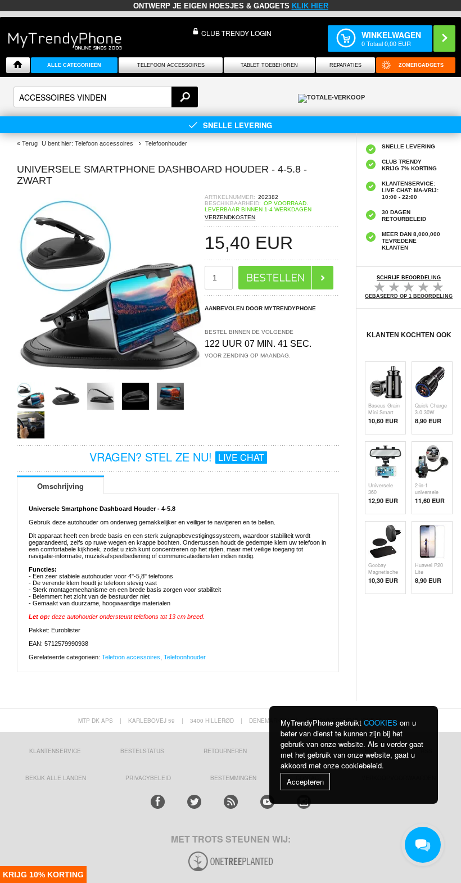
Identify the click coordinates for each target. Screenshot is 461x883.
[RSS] (231, 802)
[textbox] (105, 97)
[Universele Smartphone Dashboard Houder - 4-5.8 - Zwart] (111, 378)
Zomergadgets (421, 65)
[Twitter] (194, 802)
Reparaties (345, 65)
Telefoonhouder (185, 657)
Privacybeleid (148, 778)
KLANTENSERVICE (55, 751)
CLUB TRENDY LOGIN (236, 33)
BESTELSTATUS (142, 751)
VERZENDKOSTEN (230, 217)
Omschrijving (60, 486)
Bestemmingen (233, 778)
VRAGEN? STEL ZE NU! (176, 457)
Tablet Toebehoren (269, 65)
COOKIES (380, 722)
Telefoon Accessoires (171, 65)
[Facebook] (158, 802)
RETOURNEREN (225, 751)
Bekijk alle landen (55, 778)
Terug (30, 143)
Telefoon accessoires (131, 657)
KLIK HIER (310, 6)
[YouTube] (267, 802)
